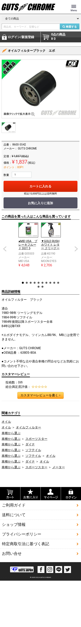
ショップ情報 (14, 524)
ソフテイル (33, 450)
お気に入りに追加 (40, 203)
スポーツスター (36, 439)
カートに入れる (40, 186)
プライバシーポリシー (21, 534)
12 (42, 287)
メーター (58, 467)
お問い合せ (12, 553)
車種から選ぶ (11, 433)
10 (58, 283)
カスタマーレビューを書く (40, 395)
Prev (5, 249)
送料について (14, 514)
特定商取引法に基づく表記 (25, 543)
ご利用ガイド (14, 505)
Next (76, 249)
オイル (6, 422)
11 (39, 287)
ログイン (21, 37)
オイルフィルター (28, 427)
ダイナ (30, 444)
